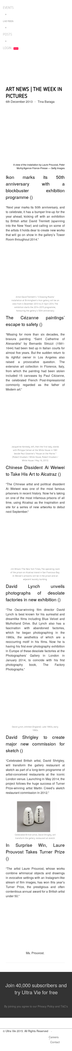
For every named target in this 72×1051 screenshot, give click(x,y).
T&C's (64, 1006)
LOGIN (7, 48)
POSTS (7, 34)
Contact (55, 1042)
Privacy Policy (46, 1006)
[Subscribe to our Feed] (66, 1043)
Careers (54, 1037)
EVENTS (8, 7)
